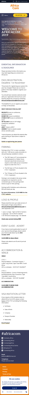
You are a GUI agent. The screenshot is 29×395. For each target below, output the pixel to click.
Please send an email (8, 361)
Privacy (5, 371)
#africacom (11, 334)
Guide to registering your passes (12, 141)
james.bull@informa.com (9, 356)
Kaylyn (3, 301)
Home (4, 367)
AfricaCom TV (8, 348)
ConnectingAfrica (9, 343)
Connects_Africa (8, 338)
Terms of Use (7, 374)
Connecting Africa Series (11, 345)
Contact (5, 369)
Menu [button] (6, 15)
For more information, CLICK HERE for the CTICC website (14, 193)
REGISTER (18, 15)
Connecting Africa (9, 340)
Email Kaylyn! (6, 323)
